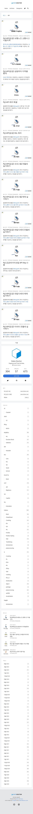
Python (10, 35)
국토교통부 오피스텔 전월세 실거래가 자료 (15, 172)
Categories (19, 8)
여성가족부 (6, 77)
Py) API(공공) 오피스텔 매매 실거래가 (15, 198)
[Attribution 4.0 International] (18, 804)
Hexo (17, 798)
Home (6, 8)
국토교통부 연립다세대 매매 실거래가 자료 (15, 301)
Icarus (21, 798)
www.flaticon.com (23, 800)
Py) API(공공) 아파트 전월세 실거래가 (15, 327)
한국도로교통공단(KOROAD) (11, 44)
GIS (16, 638)
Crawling (15, 35)
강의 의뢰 (16, 376)
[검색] (27, 8)
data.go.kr (16, 106)
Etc (16, 653)
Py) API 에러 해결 (10, 102)
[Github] (16, 380)
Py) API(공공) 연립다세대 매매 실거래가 (15, 295)
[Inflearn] (24, 8)
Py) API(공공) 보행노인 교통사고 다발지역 (16, 39)
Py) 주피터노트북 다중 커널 (17, 651)
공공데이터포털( (8, 106)
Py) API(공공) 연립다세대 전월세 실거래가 (16, 231)
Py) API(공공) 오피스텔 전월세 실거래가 (15, 165)
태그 (4, 15)
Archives (12, 8)
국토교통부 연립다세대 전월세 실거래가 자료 (16, 237)
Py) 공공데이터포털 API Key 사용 (15, 264)
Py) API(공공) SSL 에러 (12, 133)
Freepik (14, 800)
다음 (16, 342)
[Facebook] (25, 380)
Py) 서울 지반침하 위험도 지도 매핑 (19, 643)
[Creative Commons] (14, 804)
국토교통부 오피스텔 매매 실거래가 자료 (15, 205)
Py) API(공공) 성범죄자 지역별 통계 (15, 72)
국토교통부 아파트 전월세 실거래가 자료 (15, 334)
